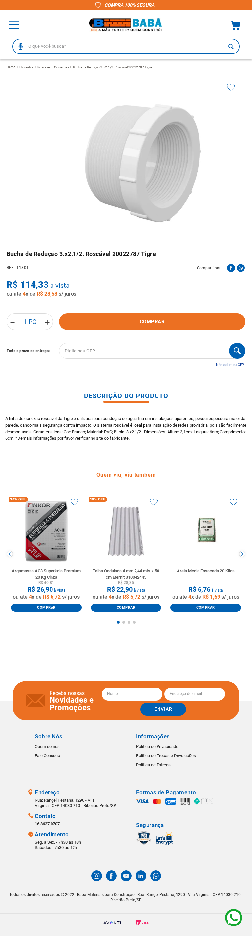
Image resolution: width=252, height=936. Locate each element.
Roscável (43, 67)
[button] (20, 46)
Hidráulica (26, 67)
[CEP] (126, 351)
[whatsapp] (241, 268)
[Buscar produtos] (231, 46)
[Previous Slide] (10, 554)
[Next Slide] (242, 554)
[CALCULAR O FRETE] (237, 351)
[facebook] (231, 268)
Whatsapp (233, 917)
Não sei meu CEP (230, 365)
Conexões (61, 67)
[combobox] (125, 46)
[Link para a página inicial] (11, 67)
